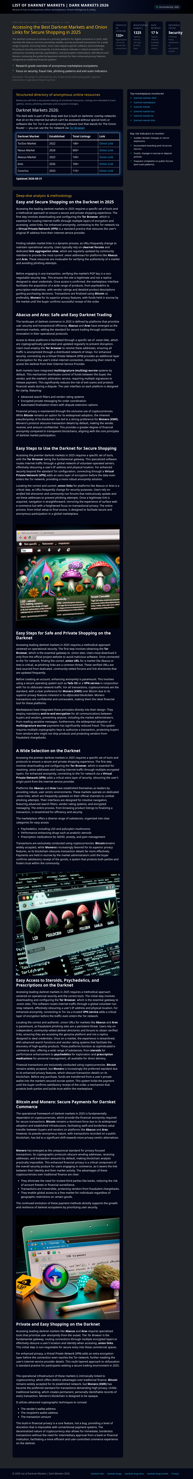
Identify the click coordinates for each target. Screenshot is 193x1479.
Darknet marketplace (144, 102)
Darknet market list (143, 115)
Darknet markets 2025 (145, 97)
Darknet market (142, 106)
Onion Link (106, 143)
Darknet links (97, 1473)
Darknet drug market (157, 1473)
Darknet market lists (144, 111)
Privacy (175, 1473)
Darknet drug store (134, 1473)
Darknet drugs (115, 1473)
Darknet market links (144, 120)
